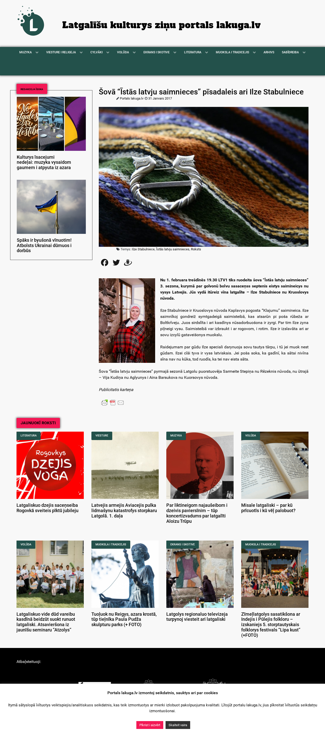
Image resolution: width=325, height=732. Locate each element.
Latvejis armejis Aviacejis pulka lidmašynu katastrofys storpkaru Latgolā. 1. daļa (124, 510)
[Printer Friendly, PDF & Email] (113, 402)
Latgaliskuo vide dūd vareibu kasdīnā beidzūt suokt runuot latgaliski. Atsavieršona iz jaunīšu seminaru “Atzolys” (46, 622)
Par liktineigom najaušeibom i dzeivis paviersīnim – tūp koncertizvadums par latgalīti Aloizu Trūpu (197, 513)
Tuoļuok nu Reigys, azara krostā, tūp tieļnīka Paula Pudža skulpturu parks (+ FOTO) (124, 619)
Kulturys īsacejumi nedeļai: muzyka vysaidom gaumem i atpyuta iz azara (44, 162)
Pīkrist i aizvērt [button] (149, 725)
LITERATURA (29, 435)
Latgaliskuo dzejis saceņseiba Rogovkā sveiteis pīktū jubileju (47, 508)
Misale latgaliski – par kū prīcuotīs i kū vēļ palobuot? (268, 508)
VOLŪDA (250, 435)
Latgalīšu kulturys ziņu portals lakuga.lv (161, 25)
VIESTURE (101, 435)
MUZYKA (176, 435)
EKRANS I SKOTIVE (182, 544)
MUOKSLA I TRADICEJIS (110, 544)
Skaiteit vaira (178, 725)
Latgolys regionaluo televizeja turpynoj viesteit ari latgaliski (197, 617)
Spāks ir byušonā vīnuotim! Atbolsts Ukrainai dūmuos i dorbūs (44, 245)
